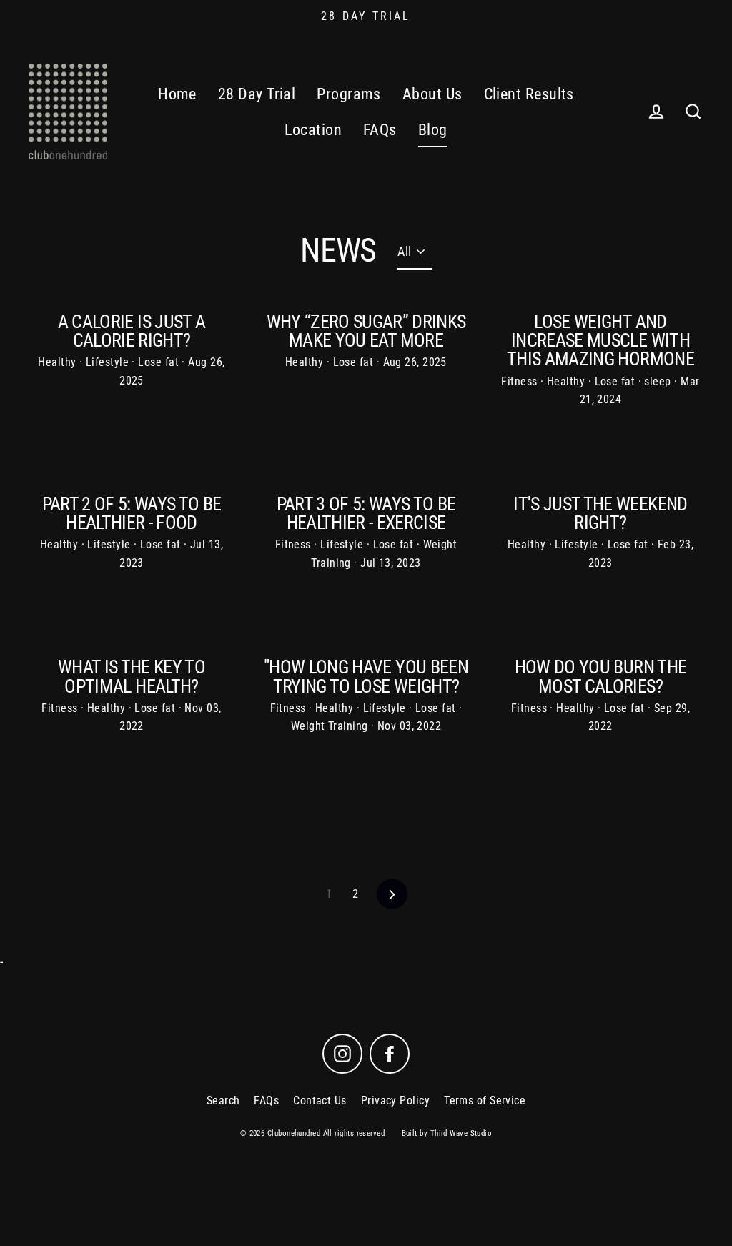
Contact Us (320, 1100)
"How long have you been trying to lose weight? (366, 676)
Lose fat (160, 362)
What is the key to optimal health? (131, 676)
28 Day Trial (256, 94)
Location (313, 130)
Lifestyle (109, 362)
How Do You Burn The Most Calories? (601, 676)
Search (223, 1100)
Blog (432, 130)
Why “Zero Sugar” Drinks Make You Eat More (366, 331)
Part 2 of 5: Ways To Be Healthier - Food (132, 513)
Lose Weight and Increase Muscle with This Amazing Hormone (600, 340)
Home (177, 94)
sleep (659, 381)
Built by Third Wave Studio (447, 1133)
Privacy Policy (395, 1100)
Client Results (529, 94)
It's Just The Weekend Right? (600, 513)
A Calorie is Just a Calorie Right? (132, 331)
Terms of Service (484, 1100)
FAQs (380, 130)
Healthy (58, 362)
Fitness (520, 381)
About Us (432, 94)
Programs (349, 94)
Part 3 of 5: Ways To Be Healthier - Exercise (366, 513)
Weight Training (331, 726)
